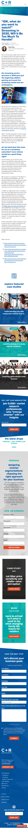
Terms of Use (5, 800)
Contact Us (8, 767)
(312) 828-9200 (6, 763)
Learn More (14, 589)
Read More (14, 636)
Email (4, 693)
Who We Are (5, 786)
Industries (5, 777)
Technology (12, 43)
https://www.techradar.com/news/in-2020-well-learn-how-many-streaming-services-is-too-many (15, 245)
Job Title (5, 687)
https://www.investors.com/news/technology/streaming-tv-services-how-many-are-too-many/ (15, 260)
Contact (4, 788)
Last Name (5, 675)
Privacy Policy (6, 797)
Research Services (7, 779)
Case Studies (5, 781)
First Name (6, 669)
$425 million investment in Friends (13, 206)
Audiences (5, 775)
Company (5, 681)
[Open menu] (25, 4)
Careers (4, 794)
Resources (4, 783)
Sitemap (4, 802)
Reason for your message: (10, 700)
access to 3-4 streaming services (14, 129)
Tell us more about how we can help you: (13, 707)
